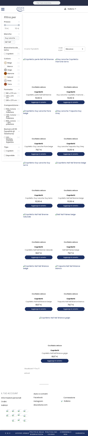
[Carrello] (83, 9)
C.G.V (7, 433)
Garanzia (80, 433)
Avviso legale (22, 433)
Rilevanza (75, 49)
